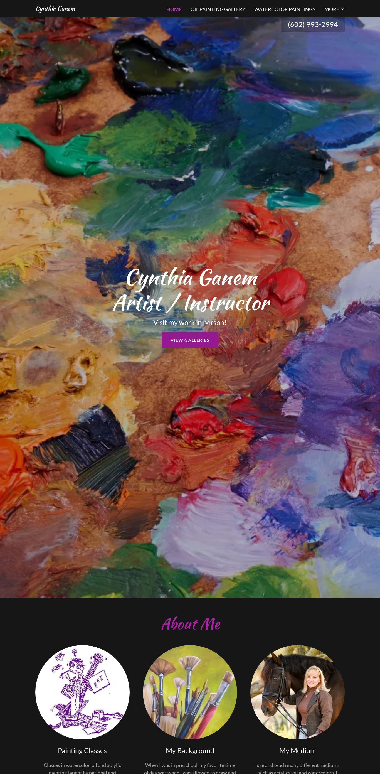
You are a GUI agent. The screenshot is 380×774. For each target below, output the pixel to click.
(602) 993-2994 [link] (313, 24)
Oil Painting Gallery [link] (218, 9)
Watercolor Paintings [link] (284, 9)
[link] (55, 9)
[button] (334, 9)
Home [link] (174, 9)
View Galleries (190, 340)
